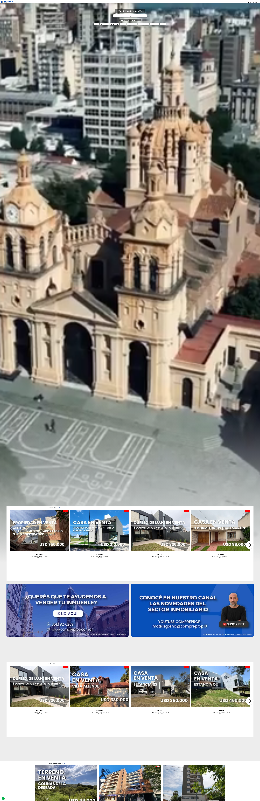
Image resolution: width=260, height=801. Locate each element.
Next (250, 545)
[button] (96, 24)
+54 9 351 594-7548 (254, 2)
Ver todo (58, 507)
